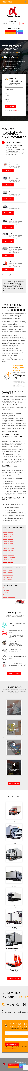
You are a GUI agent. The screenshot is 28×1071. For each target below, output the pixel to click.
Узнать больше (14, 673)
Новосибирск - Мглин (8, 534)
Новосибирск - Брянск (8, 562)
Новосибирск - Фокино (8, 539)
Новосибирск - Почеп (8, 543)
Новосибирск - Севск (8, 532)
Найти (22, 23)
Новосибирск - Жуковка (8, 548)
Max (20, 33)
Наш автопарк (14, 978)
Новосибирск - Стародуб (8, 550)
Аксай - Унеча (6, 592)
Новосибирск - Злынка (8, 529)
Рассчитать (8, 170)
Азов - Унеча (6, 590)
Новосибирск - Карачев (8, 552)
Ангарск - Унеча (6, 594)
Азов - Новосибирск (7, 577)
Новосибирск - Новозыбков (9, 557)
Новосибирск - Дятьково (8, 555)
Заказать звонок (10, 30)
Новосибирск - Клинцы (8, 559)
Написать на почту (10, 33)
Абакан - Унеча (6, 587)
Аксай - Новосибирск (8, 579)
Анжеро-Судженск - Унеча (9, 597)
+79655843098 (7, 2)
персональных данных (10, 1048)
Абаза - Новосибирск (7, 570)
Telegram (20, 30)
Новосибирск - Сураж (8, 536)
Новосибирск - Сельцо (8, 545)
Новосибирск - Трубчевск (9, 541)
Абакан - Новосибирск (8, 572)
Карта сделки (14, 783)
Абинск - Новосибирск (8, 575)
